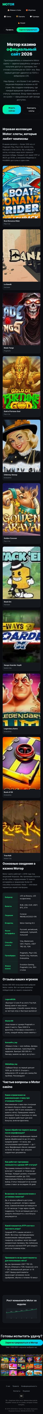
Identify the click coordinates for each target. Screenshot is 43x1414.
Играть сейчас (12, 109)
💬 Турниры (34, 17)
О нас (8, 1386)
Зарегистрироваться (28, 30)
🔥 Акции (21, 23)
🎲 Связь (7, 17)
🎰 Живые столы (14, 10)
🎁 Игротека (30, 10)
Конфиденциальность (29, 1386)
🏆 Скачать (20, 17)
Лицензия (26, 1391)
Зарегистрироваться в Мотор (21, 1342)
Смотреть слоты (31, 109)
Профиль (9, 30)
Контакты (16, 1391)
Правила (16, 1386)
